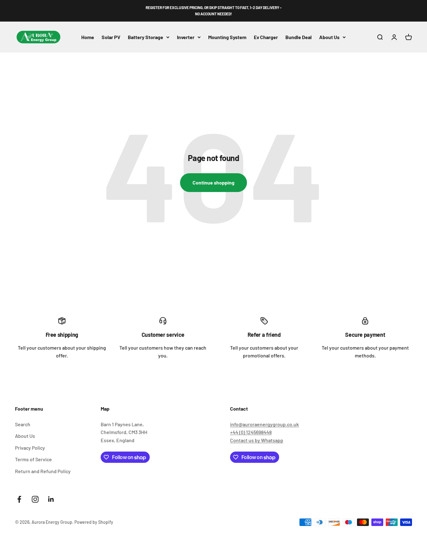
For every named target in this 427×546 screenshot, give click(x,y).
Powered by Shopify (93, 522)
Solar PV (111, 37)
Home (87, 37)
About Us (329, 37)
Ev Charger (266, 37)
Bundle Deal (298, 37)
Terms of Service (33, 459)
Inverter (185, 37)
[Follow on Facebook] (19, 499)
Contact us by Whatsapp (256, 440)
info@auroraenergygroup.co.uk (264, 424)
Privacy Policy (30, 448)
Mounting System (227, 37)
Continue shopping (213, 182)
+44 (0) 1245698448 (251, 432)
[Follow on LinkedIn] (51, 499)
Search (22, 424)
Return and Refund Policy (43, 471)
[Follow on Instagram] (35, 499)
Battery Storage (145, 37)
